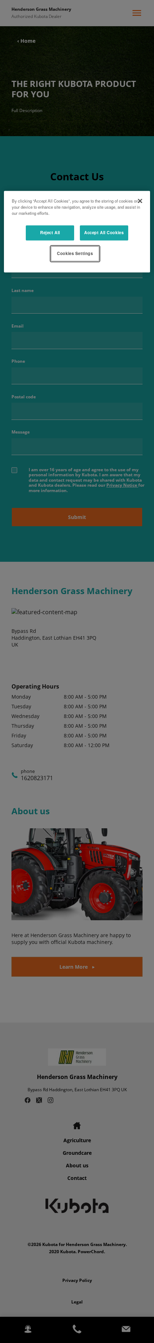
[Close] (140, 201)
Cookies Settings (75, 253)
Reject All (50, 233)
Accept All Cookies (104, 233)
